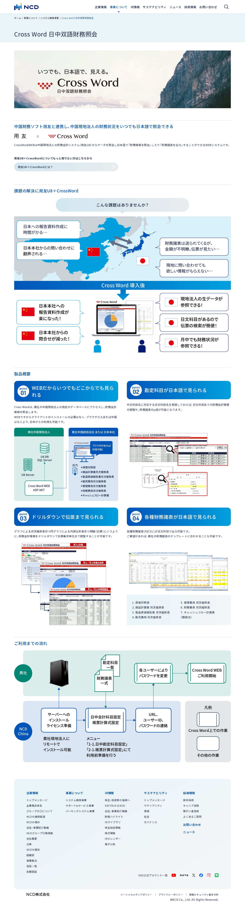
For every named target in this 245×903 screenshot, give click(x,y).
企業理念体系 (34, 805)
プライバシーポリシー (170, 894)
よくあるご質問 (192, 816)
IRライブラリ (113, 822)
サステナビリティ (154, 7)
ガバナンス (150, 822)
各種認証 (31, 871)
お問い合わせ (208, 7)
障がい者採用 (191, 811)
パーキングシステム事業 (80, 811)
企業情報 (101, 7)
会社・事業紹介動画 (37, 827)
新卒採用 (188, 800)
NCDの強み (33, 822)
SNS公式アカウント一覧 (153, 875)
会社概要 (31, 838)
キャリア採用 (191, 805)
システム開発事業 (49, 18)
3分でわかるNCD (115, 805)
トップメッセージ (37, 800)
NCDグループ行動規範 (39, 833)
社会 (146, 816)
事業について (119, 7)
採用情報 (190, 7)
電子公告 (110, 844)
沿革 (29, 844)
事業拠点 (31, 860)
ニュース (189, 832)
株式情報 (110, 833)
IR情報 (135, 7)
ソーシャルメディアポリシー (136, 894)
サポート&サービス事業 (80, 805)
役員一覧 (31, 866)
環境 (146, 811)
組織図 (30, 855)
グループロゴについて (39, 811)
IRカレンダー (113, 838)
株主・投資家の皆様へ (117, 800)
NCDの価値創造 (35, 816)
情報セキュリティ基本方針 (204, 894)
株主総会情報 (113, 827)
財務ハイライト (114, 816)
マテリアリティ (153, 805)
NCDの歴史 (33, 849)
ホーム (17, 18)
